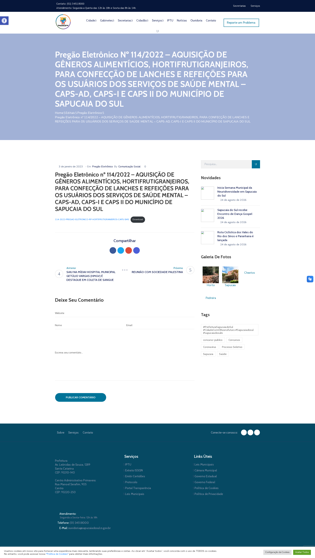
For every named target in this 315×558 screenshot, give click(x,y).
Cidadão (141, 20)
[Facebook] (113, 250)
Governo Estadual (206, 476)
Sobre (60, 432)
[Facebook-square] (244, 432)
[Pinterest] (128, 250)
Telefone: (73, 522)
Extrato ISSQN (134, 470)
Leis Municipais (134, 494)
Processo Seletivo (232, 347)
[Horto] (211, 274)
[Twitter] (120, 250)
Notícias (182, 20)
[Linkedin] (136, 250)
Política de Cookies (207, 488)
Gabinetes (106, 20)
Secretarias (124, 20)
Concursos (234, 340)
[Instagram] (250, 432)
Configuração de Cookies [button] (277, 552)
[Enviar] (256, 164)
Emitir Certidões (135, 476)
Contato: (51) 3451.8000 (70, 3)
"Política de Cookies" (57, 554)
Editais (70, 113)
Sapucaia (208, 354)
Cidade (90, 20)
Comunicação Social (129, 166)
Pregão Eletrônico (89, 113)
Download (138, 219)
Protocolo (131, 482)
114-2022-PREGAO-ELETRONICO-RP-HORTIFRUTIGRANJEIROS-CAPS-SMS (92, 219)
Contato (211, 20)
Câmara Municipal (206, 470)
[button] (4, 20)
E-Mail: (85, 528)
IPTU (170, 20)
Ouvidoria (196, 20)
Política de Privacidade (209, 494)
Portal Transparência (138, 488)
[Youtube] (257, 432)
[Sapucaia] (230, 274)
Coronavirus (209, 347)
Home (59, 113)
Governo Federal (205, 482)
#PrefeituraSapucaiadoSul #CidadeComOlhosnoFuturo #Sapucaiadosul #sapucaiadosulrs (228, 330)
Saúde (223, 354)
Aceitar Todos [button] (302, 552)
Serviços (157, 20)
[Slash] (125, 270)
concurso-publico (213, 340)
